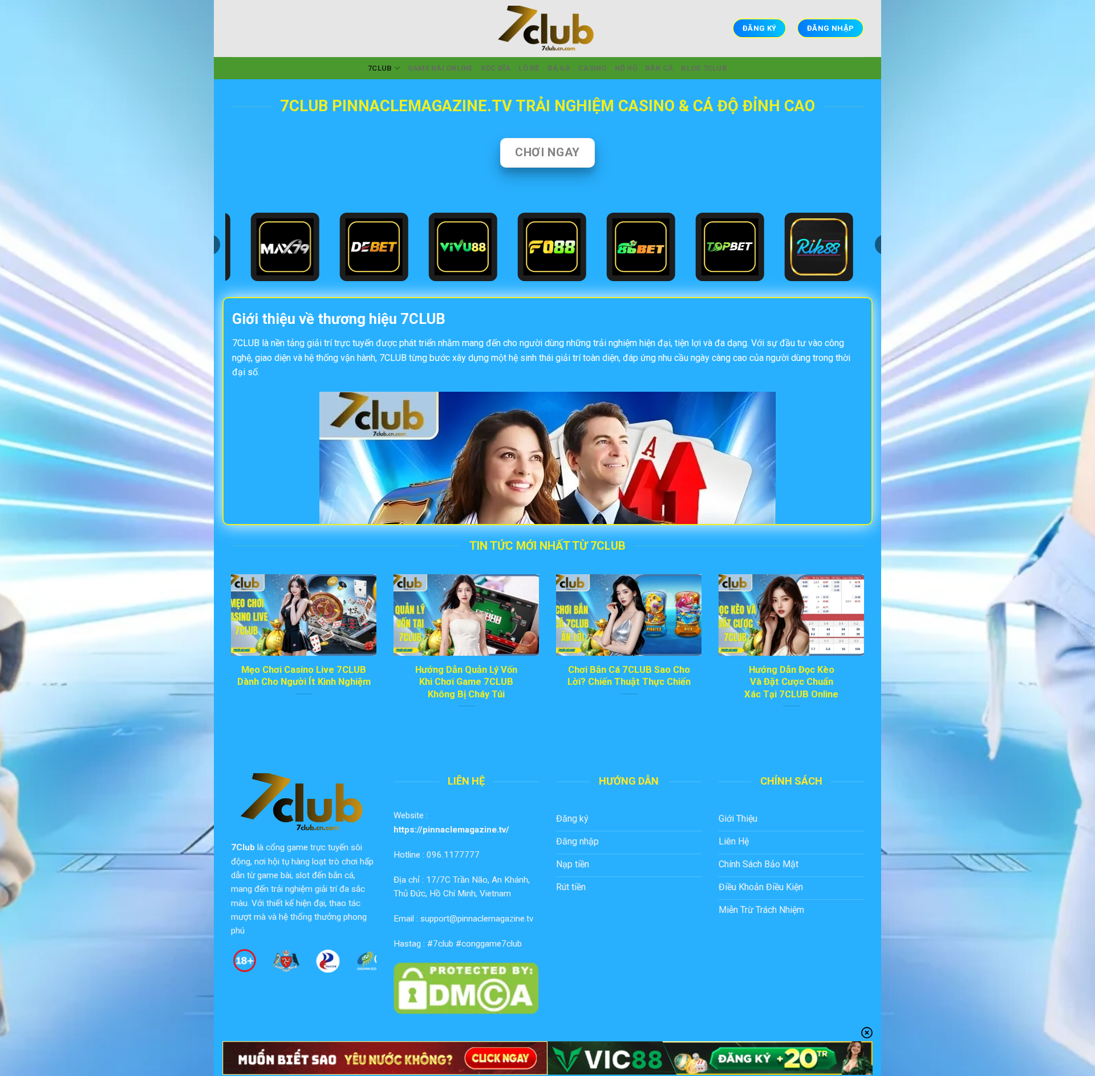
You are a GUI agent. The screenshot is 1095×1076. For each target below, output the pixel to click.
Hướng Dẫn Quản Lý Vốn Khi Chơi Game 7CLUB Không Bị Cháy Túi (466, 682)
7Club (243, 847)
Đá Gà (559, 68)
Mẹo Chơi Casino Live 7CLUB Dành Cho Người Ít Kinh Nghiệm (304, 676)
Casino (592, 68)
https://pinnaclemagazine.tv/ (451, 830)
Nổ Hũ (626, 68)
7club (380, 68)
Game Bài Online (440, 68)
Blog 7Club (704, 68)
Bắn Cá (659, 68)
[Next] (866, 655)
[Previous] (228, 655)
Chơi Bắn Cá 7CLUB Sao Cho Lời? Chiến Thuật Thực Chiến (629, 676)
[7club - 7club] (547, 28)
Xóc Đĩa (496, 68)
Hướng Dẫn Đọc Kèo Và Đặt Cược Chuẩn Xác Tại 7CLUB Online (791, 682)
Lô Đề (528, 68)
